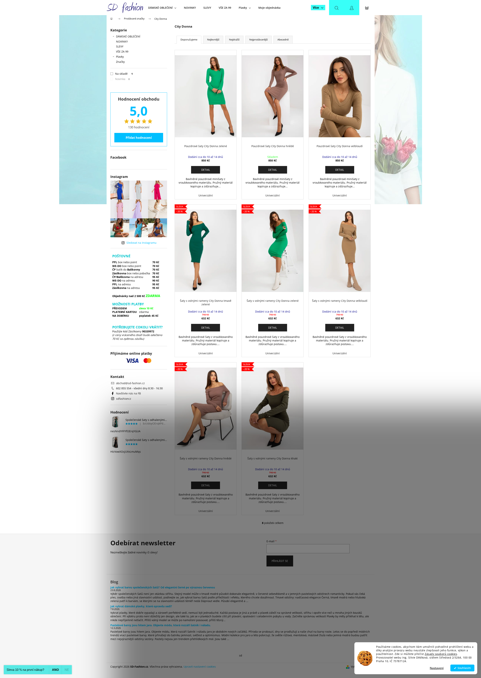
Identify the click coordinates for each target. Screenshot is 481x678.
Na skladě (124, 73)
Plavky (120, 56)
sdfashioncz (123, 398)
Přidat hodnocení (139, 138)
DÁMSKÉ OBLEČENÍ (128, 36)
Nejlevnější (213, 39)
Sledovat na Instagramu (141, 242)
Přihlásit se (280, 561)
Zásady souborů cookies (441, 654)
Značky (120, 62)
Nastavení (437, 668)
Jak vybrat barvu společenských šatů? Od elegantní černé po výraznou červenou (162, 587)
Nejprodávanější (258, 39)
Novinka (122, 79)
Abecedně (283, 39)
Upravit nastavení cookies (200, 666)
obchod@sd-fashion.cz (130, 383)
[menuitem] (162, 7)
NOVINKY (122, 41)
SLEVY (119, 46)
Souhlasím (464, 668)
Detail (205, 169)
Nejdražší (234, 39)
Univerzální (205, 195)
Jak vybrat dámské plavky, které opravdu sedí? (141, 606)
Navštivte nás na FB (128, 393)
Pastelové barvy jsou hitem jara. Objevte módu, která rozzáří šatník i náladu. (160, 625)
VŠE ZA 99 (122, 51)
